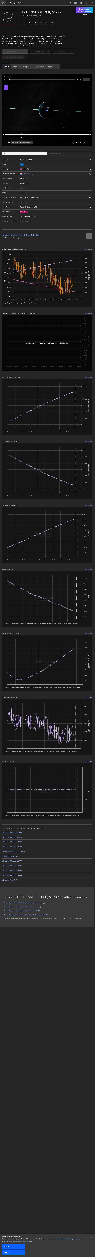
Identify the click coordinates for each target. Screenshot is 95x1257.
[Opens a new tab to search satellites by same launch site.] (90, 207)
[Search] (70, 3)
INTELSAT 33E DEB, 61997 (12, 861)
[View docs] (75, 3)
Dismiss (84, 14)
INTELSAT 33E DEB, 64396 (12, 870)
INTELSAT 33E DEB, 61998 (12, 832)
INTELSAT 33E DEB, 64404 (12, 866)
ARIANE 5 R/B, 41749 (10, 856)
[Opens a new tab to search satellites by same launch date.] (90, 197)
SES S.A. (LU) (28, 174)
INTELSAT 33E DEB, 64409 (12, 842)
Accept (6, 1247)
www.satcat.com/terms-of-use (20, 1241)
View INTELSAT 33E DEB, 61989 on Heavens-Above (23, 903)
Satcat (15, 3)
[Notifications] (86, 3)
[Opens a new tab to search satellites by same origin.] (90, 169)
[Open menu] (3, 3)
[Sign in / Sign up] (92, 3)
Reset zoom (88, 249)
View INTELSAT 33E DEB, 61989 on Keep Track (21, 907)
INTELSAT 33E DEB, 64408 (12, 847)
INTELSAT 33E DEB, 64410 (12, 837)
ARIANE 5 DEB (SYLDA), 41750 (13, 851)
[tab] (6, 66)
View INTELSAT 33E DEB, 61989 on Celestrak (20, 911)
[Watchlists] (81, 3)
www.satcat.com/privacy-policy (66, 1239)
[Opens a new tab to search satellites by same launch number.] (90, 159)
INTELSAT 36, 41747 (9, 880)
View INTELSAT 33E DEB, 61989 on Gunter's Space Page (24, 915)
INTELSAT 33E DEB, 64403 (12, 875)
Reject (6, 1252)
